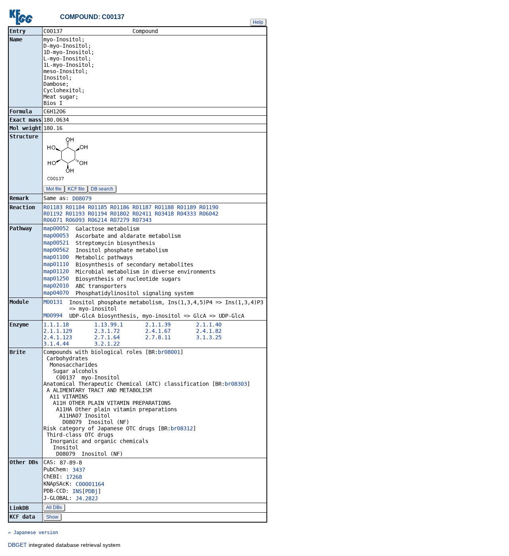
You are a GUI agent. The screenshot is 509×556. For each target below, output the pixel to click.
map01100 (56, 257)
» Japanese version (33, 532)
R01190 (208, 207)
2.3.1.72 (107, 331)
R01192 (52, 213)
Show (52, 517)
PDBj (91, 491)
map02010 (56, 285)
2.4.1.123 (57, 337)
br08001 (169, 352)
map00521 (56, 242)
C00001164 (90, 484)
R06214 (97, 220)
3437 (78, 470)
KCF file (76, 189)
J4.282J (87, 498)
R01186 (119, 207)
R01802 (119, 213)
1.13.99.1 (108, 324)
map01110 (56, 264)
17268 (74, 477)
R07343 (142, 220)
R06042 (208, 213)
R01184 (75, 207)
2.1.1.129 (57, 331)
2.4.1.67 (158, 331)
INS (77, 491)
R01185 (97, 207)
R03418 (164, 213)
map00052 (56, 228)
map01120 (56, 271)
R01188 (164, 207)
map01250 (56, 278)
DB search (102, 189)
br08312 (182, 428)
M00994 (52, 315)
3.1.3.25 (208, 337)
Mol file (54, 189)
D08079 (81, 198)
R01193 (75, 213)
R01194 (97, 213)
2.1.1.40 (208, 324)
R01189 (186, 207)
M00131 (52, 302)
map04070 (56, 293)
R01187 (142, 207)
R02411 (142, 213)
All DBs (54, 507)
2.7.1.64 (107, 337)
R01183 (52, 207)
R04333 (186, 213)
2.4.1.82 (208, 331)
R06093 (75, 220)
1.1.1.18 (56, 324)
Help (258, 22)
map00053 (56, 235)
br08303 (236, 384)
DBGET (17, 545)
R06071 (52, 220)
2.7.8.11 (158, 337)
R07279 (119, 220)
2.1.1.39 (158, 324)
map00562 (56, 250)
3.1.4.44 (56, 343)
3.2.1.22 (107, 343)
